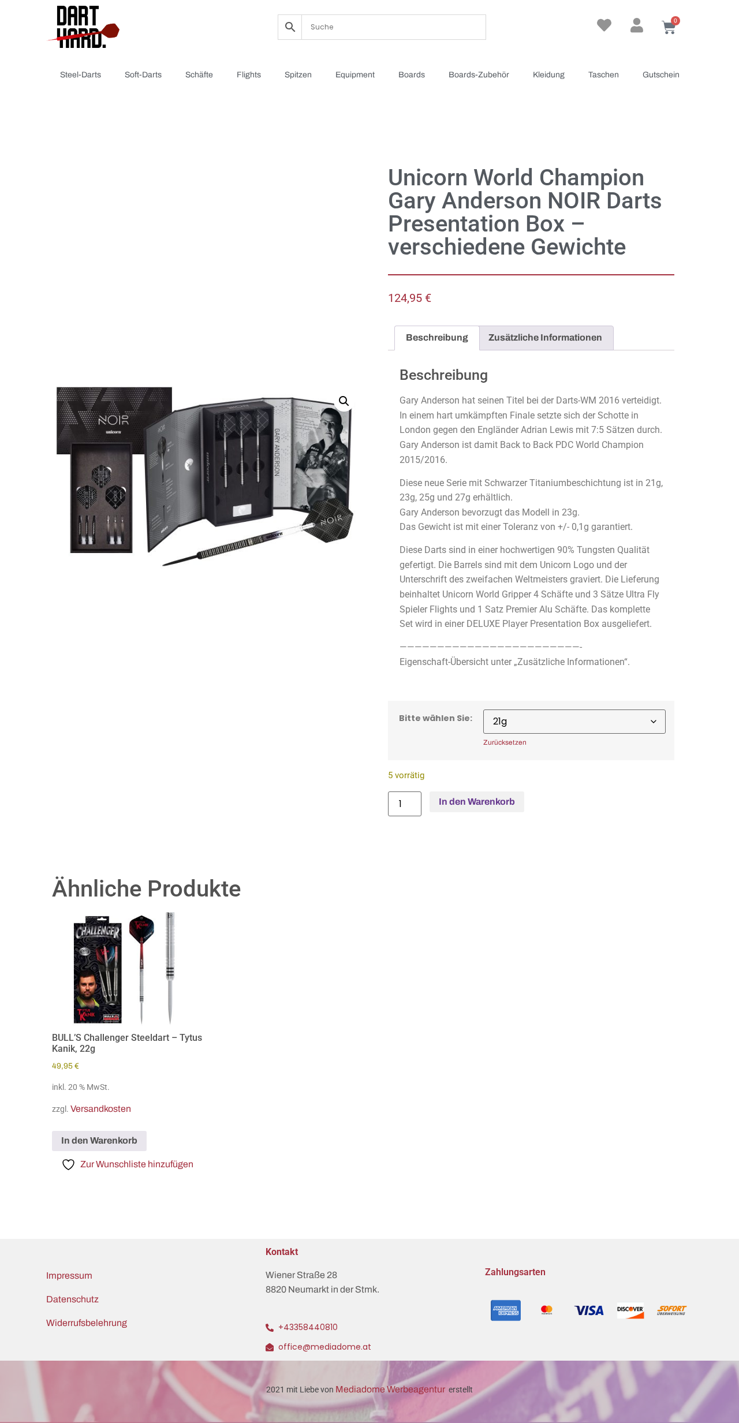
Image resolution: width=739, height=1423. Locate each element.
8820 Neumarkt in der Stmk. (322, 1289)
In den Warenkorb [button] (99, 1140)
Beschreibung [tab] (437, 337)
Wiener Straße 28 (301, 1275)
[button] (344, 401)
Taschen (603, 74)
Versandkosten (100, 1109)
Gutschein (661, 74)
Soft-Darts (143, 74)
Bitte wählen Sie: (435, 718)
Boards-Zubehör (479, 74)
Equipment (355, 74)
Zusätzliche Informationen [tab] (545, 337)
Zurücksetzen (505, 742)
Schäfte (199, 74)
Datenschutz (72, 1299)
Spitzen (298, 74)
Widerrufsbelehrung (86, 1323)
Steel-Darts (80, 74)
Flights (249, 74)
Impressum (69, 1275)
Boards (411, 74)
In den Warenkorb (477, 801)
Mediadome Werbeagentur (391, 1389)
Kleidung (549, 74)
